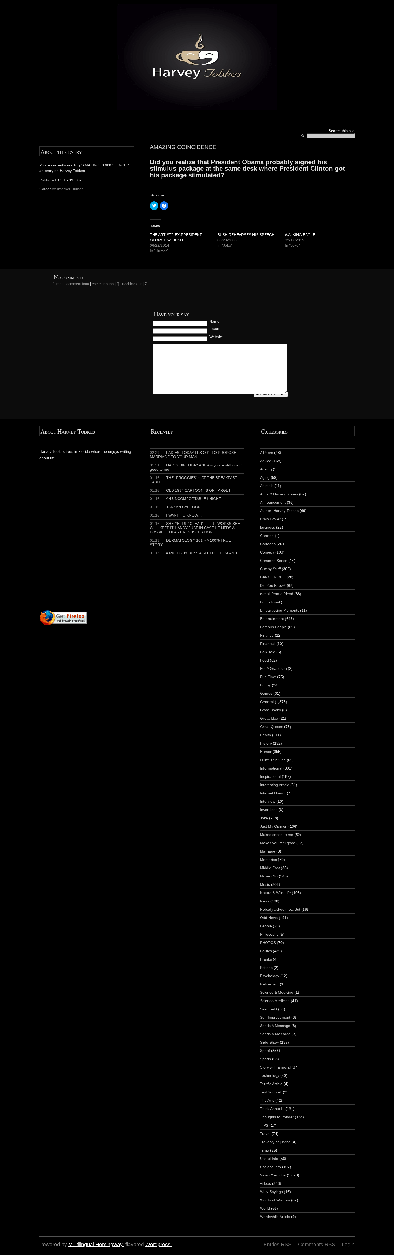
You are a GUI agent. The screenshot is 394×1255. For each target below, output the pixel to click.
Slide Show (269, 1042)
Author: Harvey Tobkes (279, 511)
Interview (267, 801)
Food (264, 660)
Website (216, 337)
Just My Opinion (273, 826)
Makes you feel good (277, 843)
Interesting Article (274, 785)
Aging (265, 477)
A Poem (266, 452)
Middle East (270, 868)
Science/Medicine (275, 1001)
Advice (265, 461)
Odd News (269, 918)
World (265, 1208)
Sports (265, 1059)
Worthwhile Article (275, 1217)
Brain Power (270, 519)
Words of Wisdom (275, 1200)
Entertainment (272, 619)
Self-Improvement (275, 1017)
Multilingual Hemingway (95, 1244)
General (267, 702)
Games (266, 693)
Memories (268, 859)
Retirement (269, 984)
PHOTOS (268, 942)
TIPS (264, 1125)
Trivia (264, 1150)
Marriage (267, 851)
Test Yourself (271, 1092)
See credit (268, 1009)
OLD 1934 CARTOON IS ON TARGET (190, 490)
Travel (265, 1133)
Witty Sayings (271, 1192)
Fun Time (268, 677)
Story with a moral (275, 1067)
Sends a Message (275, 1034)
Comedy (267, 552)
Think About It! (272, 1109)
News (264, 901)
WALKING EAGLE (300, 235)
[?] (117, 284)
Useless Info (270, 1167)
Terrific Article (271, 1084)
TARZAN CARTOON (175, 507)
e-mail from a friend (276, 594)
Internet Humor (70, 189)
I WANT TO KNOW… (176, 515)
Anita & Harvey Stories (279, 494)
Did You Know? (273, 585)
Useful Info (269, 1158)
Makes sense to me (276, 834)
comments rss (103, 284)
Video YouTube (273, 1175)
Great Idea (269, 718)
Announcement (273, 502)
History (266, 743)
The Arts (267, 1100)
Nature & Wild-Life (275, 893)
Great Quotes (271, 726)
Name (214, 321)
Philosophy (269, 934)
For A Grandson (273, 668)
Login (348, 1244)
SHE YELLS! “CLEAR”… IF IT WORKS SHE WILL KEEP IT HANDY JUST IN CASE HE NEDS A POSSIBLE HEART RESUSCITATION (195, 527)
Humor (266, 751)
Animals (266, 486)
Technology (269, 1075)
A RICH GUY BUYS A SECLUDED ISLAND (193, 553)
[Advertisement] (104, 545)
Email (214, 329)
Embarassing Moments (279, 610)
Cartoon (267, 535)
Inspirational (270, 776)
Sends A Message (275, 1026)
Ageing (266, 469)
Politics (266, 951)
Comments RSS (316, 1244)
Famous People (273, 627)
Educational (270, 602)
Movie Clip (269, 876)
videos (265, 1183)
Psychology (269, 976)
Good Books (270, 710)
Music (265, 884)
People (266, 926)
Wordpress (157, 1244)
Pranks (266, 959)
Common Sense (273, 560)
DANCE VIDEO (272, 577)
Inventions (268, 810)
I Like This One (273, 760)
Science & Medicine (276, 992)
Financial (267, 643)
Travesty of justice (275, 1142)
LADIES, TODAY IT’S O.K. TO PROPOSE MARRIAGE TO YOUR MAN (193, 454)
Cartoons (268, 544)
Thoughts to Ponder (277, 1117)
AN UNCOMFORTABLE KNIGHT (185, 498)
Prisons (266, 967)
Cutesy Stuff (270, 569)
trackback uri (132, 284)
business (267, 527)
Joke (264, 818)
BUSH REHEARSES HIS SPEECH (245, 235)
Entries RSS (277, 1244)
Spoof (265, 1050)
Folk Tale (267, 652)
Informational (271, 768)
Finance (267, 635)
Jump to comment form (71, 284)
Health (265, 735)
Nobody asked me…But (280, 909)
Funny (265, 685)
